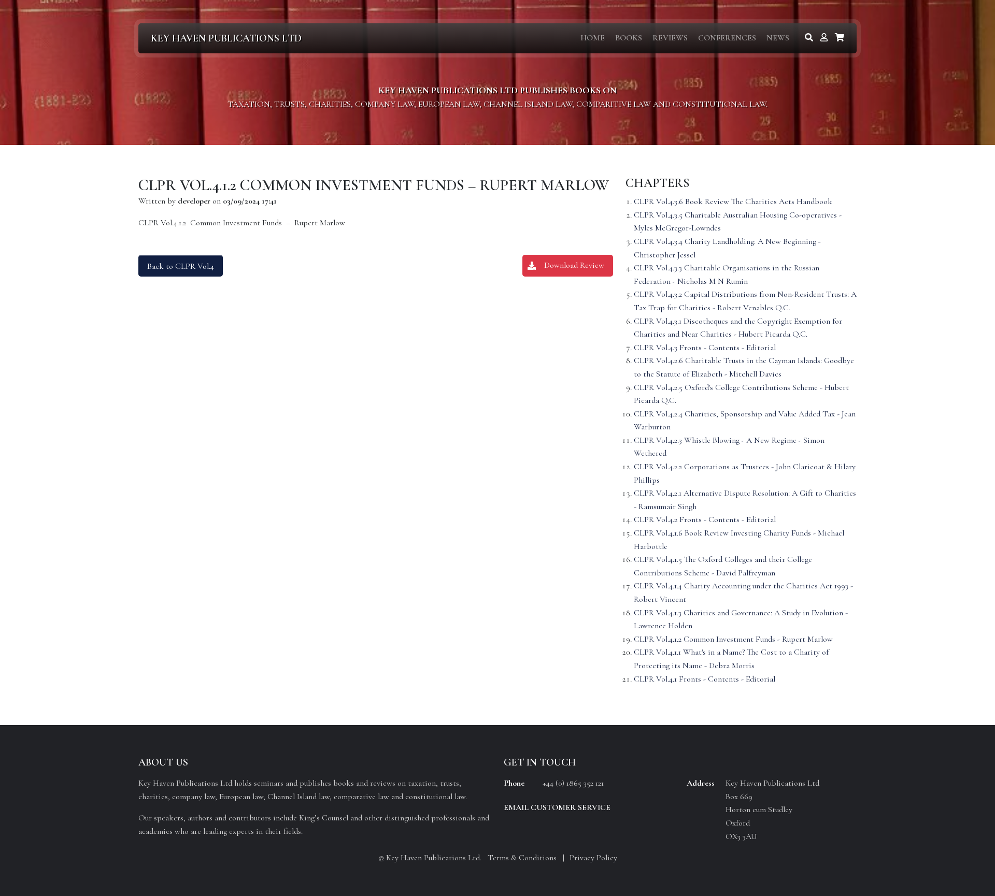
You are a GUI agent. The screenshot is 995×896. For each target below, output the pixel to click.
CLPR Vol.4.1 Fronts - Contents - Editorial (704, 679)
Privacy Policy (593, 857)
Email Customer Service (557, 807)
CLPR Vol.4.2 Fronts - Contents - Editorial (705, 519)
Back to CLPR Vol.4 (180, 266)
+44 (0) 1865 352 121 (573, 783)
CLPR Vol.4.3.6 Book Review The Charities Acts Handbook (733, 201)
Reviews (670, 38)
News (777, 38)
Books (628, 38)
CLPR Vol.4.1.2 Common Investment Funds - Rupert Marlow (733, 639)
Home (592, 38)
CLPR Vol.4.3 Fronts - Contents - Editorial (705, 347)
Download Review (574, 265)
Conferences (727, 38)
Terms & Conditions (522, 857)
